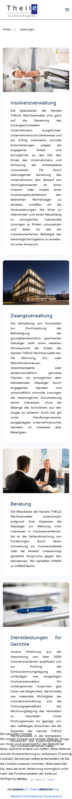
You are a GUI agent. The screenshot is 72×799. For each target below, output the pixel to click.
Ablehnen (45, 789)
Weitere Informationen (26, 796)
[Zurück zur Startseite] (22, 9)
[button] (67, 9)
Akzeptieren (15, 789)
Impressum (54, 796)
